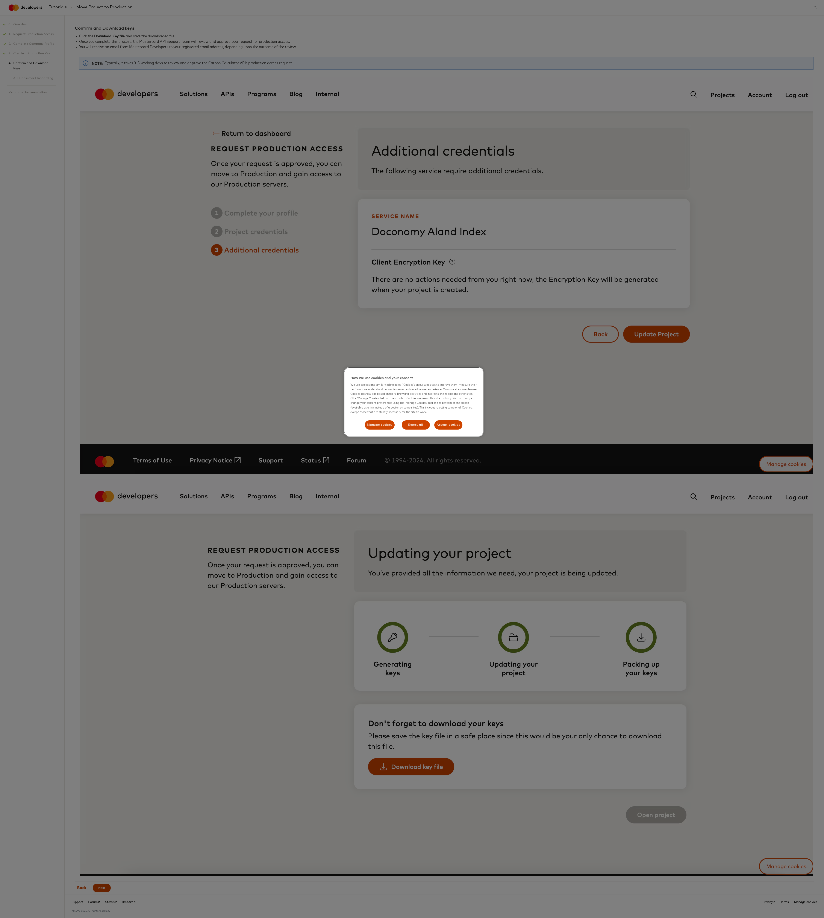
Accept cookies (448, 424)
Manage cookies (379, 424)
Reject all (415, 424)
